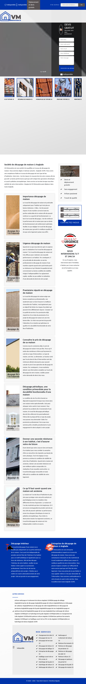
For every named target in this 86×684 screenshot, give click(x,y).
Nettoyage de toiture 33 (46, 667)
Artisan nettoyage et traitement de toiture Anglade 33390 (33, 600)
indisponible (10, 5)
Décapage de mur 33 (45, 638)
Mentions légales (54, 681)
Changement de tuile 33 (46, 635)
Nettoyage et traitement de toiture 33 (65, 638)
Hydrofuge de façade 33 (46, 662)
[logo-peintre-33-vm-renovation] (10, 16)
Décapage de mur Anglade (53, 608)
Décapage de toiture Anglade (49, 603)
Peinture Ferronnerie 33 (65, 643)
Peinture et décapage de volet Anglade (40, 606)
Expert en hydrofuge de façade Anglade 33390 (38, 614)
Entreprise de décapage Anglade (30, 603)
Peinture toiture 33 (64, 657)
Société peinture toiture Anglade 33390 (39, 616)
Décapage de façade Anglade (35, 608)
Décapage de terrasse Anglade (41, 611)
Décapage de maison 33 (65, 667)
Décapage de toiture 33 (46, 646)
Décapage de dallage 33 (46, 649)
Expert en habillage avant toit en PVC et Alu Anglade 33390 (42, 619)
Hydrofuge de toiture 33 (46, 665)
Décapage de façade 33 (65, 665)
